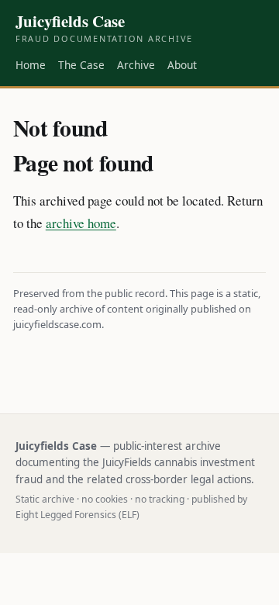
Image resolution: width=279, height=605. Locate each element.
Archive (136, 64)
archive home (81, 223)
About (182, 64)
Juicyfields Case (104, 27)
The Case (81, 64)
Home (31, 64)
